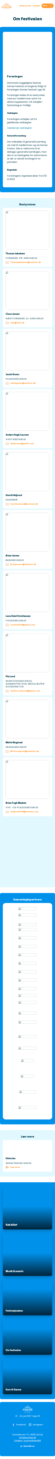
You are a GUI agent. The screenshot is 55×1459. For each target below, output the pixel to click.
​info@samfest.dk (27, 1437)
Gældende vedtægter (19, 128)
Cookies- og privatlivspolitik (27, 1440)
